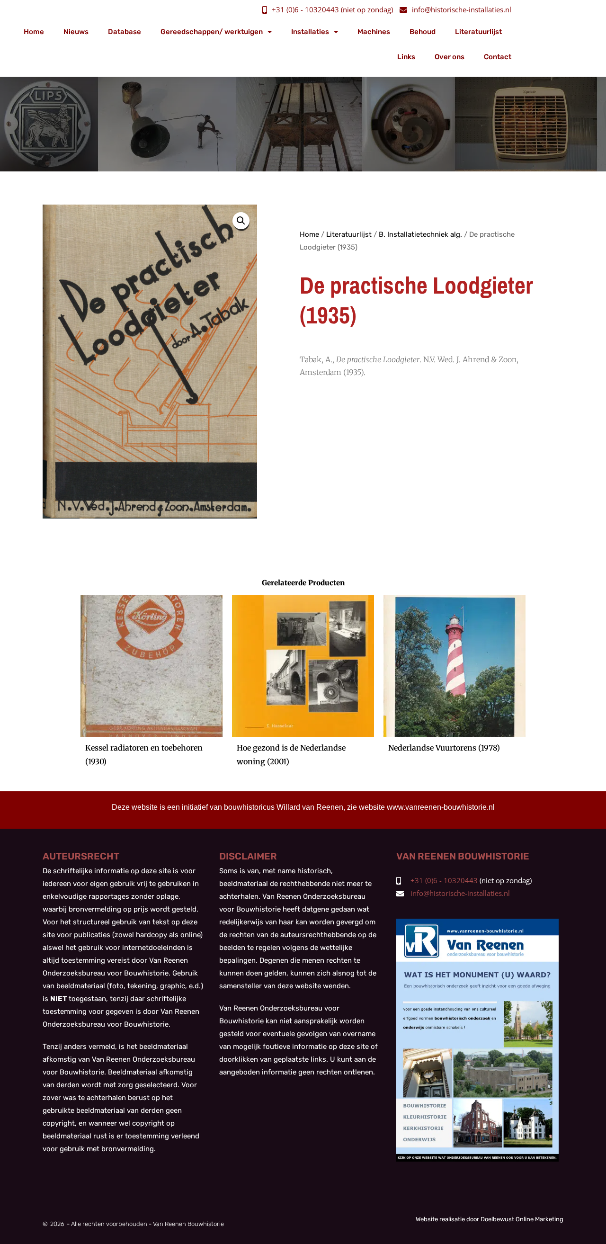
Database (124, 31)
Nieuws (76, 31)
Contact (497, 57)
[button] (241, 220)
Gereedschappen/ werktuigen (211, 31)
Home (34, 31)
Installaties (310, 31)
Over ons (449, 57)
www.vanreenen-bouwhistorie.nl (441, 807)
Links (406, 57)
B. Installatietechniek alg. (420, 234)
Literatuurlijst (478, 31)
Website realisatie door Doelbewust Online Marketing (489, 1219)
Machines (373, 31)
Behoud (423, 31)
